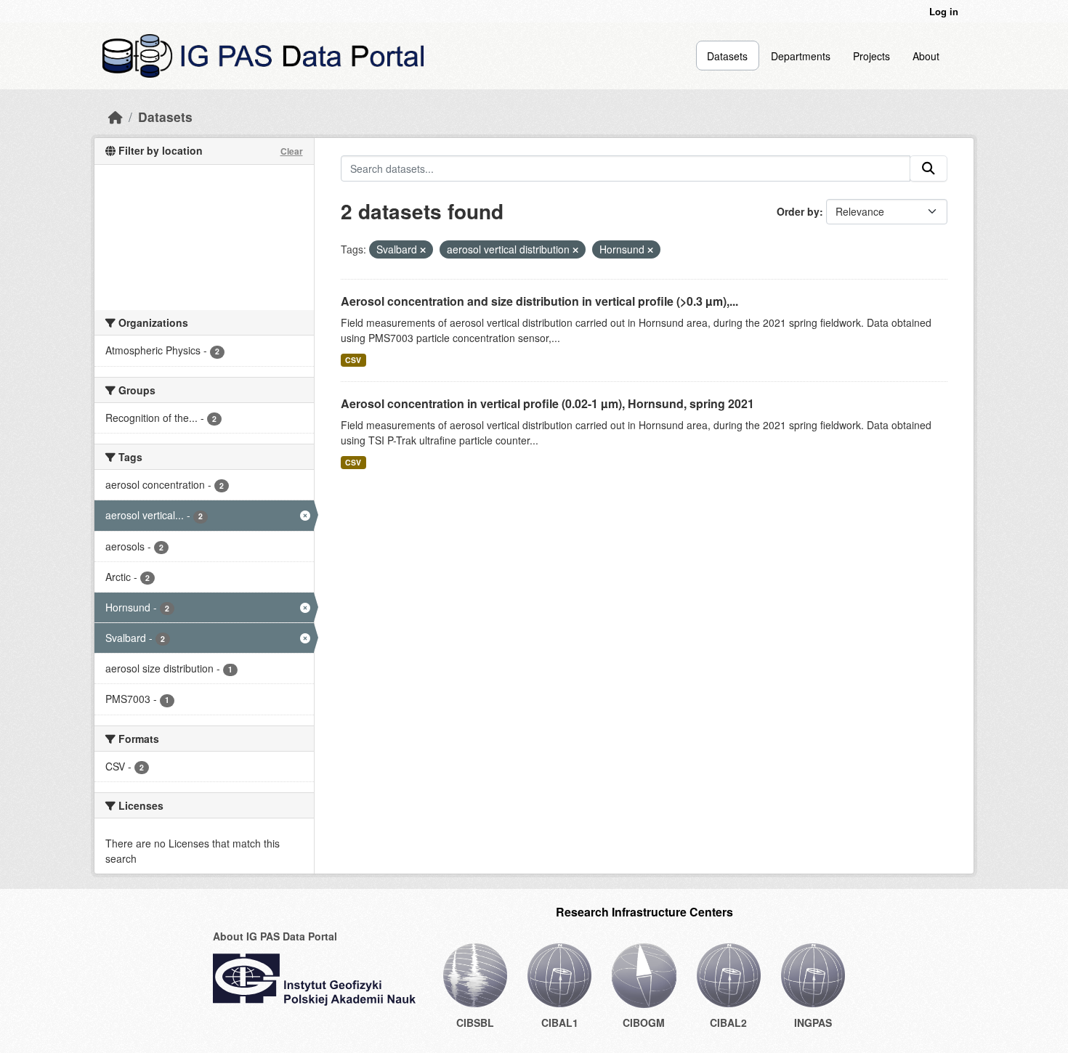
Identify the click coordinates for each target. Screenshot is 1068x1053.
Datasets (727, 56)
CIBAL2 (728, 1022)
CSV (353, 359)
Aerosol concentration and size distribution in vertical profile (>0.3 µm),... (539, 301)
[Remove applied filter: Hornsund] (650, 250)
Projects (871, 56)
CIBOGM (644, 1022)
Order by (798, 211)
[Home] (115, 116)
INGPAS (813, 1022)
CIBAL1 (559, 1022)
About (926, 56)
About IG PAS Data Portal (275, 936)
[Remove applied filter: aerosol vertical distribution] (575, 250)
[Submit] (928, 168)
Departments (800, 56)
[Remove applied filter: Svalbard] (423, 250)
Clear (291, 151)
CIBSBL (475, 1022)
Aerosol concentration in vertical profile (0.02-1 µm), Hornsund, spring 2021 (547, 403)
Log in (943, 11)
